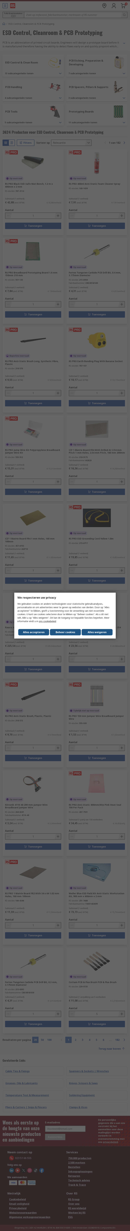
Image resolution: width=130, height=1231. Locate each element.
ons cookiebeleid (47, 621)
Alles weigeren (97, 632)
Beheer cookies (65, 632)
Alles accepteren (34, 632)
